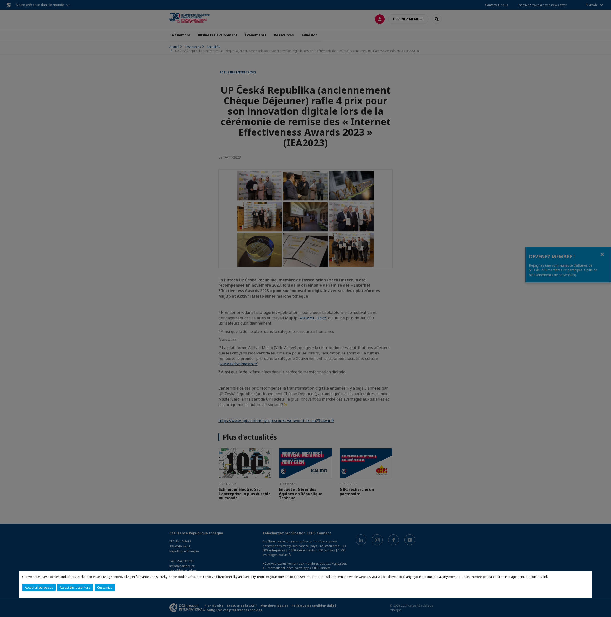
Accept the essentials (75, 587)
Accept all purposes (39, 587)
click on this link (537, 576)
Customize (104, 587)
